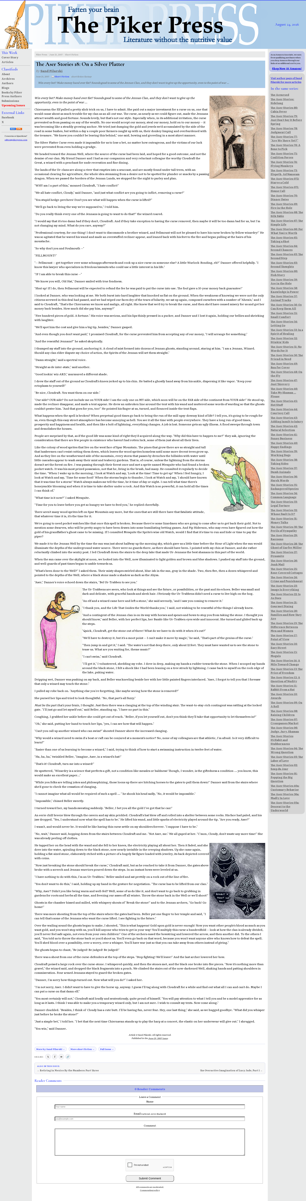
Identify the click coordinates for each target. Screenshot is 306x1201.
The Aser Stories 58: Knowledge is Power (285, 290)
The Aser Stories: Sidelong (282, 101)
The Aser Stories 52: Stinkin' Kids (284, 340)
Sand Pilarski (51, 70)
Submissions (10, 101)
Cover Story (10, 57)
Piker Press (41, 54)
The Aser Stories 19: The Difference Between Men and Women (287, 627)
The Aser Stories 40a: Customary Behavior (285, 787)
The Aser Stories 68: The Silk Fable (287, 214)
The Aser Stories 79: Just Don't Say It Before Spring (286, 120)
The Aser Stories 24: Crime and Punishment (287, 579)
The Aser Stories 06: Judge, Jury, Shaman (285, 729)
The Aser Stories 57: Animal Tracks (284, 298)
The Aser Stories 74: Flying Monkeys (284, 164)
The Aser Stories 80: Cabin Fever (284, 109)
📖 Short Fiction (60, 76)
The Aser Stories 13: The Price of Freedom (287, 671)
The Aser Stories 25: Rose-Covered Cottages (287, 570)
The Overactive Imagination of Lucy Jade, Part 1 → (231, 1070)
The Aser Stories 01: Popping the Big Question (284, 777)
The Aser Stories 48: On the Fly (286, 373)
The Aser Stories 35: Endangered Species (285, 486)
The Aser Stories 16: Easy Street (284, 645)
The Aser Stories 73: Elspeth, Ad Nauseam (285, 172)
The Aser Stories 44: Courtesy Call (284, 411)
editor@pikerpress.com (16, 139)
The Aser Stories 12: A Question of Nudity (285, 679)
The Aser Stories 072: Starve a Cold (285, 180)
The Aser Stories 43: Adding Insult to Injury (287, 419)
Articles (7, 62)
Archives (8, 79)
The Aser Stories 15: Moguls (284, 654)
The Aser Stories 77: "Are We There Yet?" (284, 138)
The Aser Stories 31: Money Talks (284, 520)
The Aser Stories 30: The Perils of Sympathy (287, 528)
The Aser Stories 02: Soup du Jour (284, 767)
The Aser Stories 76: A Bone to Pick (285, 147)
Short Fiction (71, 54)
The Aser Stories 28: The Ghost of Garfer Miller (287, 545)
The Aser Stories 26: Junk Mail (284, 562)
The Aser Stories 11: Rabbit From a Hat (284, 687)
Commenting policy (150, 1190)
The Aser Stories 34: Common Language (284, 495)
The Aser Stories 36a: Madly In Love (285, 796)
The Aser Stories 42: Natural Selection (284, 428)
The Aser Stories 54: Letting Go (284, 323)
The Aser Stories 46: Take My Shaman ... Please (284, 392)
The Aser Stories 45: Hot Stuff (284, 403)
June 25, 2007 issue (158, 1038)
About (6, 74)
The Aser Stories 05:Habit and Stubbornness (282, 740)
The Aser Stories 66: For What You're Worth (287, 231)
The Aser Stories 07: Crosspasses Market (285, 721)
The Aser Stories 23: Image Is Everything (285, 587)
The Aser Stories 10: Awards (284, 696)
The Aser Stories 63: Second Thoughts (284, 264)
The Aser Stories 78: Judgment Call (284, 130)
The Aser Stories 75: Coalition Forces (284, 155)
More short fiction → (82, 1049)
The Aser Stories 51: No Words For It (286, 348)
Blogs (5, 88)
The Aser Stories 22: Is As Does (286, 596)
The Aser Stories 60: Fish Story (284, 273)
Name (149, 1101)
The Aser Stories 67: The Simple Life (287, 222)
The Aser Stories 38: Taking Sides (284, 461)
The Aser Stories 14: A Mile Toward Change (285, 662)
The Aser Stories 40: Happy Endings (284, 445)
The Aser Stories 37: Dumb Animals (284, 470)
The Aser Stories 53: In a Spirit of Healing (287, 331)
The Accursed (280, 95)
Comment (150, 1125)
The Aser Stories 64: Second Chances (284, 248)
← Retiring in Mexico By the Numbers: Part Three (68, 1070)
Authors (7, 83)
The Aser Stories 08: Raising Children (284, 713)
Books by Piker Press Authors (12, 94)
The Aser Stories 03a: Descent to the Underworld (285, 806)
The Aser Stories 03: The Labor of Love (287, 758)
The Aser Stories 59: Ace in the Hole (284, 281)
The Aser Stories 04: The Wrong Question (287, 750)
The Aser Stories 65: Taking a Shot (284, 239)
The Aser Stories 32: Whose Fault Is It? (284, 512)
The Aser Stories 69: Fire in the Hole (284, 206)
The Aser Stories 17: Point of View (284, 637)
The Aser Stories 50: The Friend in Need (287, 357)
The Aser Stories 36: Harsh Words (284, 478)
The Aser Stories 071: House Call (285, 189)
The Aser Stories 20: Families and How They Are (286, 614)
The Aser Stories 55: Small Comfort (284, 315)
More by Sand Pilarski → (50, 1049)
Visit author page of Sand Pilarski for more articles (286, 80)
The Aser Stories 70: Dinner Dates (284, 197)
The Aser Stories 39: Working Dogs (284, 453)
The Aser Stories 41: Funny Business (284, 436)
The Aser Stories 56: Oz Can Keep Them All (286, 306)
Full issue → (107, 1049)
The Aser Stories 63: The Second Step (287, 256)
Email (150, 1113)
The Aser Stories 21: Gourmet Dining (284, 604)
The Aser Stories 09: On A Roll (286, 704)
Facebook (8, 117)
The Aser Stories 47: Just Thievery (284, 382)
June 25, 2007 (56, 54)
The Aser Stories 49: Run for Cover (284, 365)
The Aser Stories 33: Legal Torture (284, 503)
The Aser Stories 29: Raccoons (284, 537)
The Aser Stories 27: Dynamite (284, 554)
